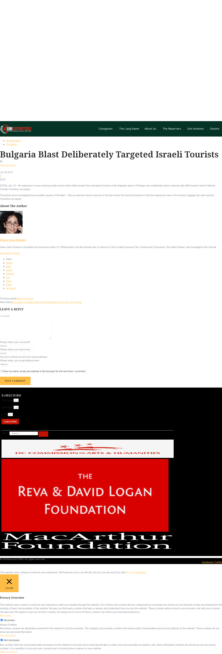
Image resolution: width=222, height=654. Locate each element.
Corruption (11, 144)
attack (9, 263)
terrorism (11, 288)
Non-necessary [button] (8, 636)
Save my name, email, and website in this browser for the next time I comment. (44, 371)
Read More (140, 572)
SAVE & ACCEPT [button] (9, 652)
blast (8, 266)
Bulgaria (10, 274)
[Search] (43, 434)
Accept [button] (130, 572)
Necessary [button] (5, 616)
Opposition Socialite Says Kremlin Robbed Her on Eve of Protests (47, 302)
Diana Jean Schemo (8, 165)
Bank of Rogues (24, 298)
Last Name (8, 407)
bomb (9, 270)
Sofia (9, 285)
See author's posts (10, 253)
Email (5, 414)
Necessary (9, 620)
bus (8, 277)
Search (5, 433)
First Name (8, 400)
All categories (13, 141)
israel (8, 281)
